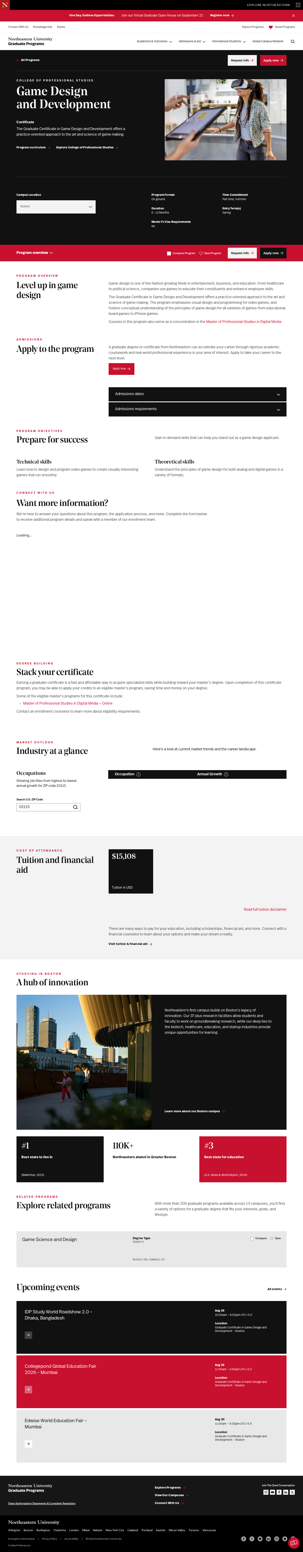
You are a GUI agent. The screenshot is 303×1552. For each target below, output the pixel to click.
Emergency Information (21, 1538)
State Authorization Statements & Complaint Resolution (41, 1503)
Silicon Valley (177, 1530)
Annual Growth (209, 774)
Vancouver (209, 1530)
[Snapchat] (284, 1538)
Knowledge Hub (42, 27)
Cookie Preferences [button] (19, 1545)
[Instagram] (276, 1538)
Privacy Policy (49, 1538)
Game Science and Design (49, 1240)
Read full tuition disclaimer (265, 910)
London (74, 1530)
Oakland (132, 1530)
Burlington (43, 1530)
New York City (115, 1530)
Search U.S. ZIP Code (29, 799)
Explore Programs (253, 27)
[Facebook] (243, 1538)
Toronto (193, 1530)
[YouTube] (260, 1538)
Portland (147, 1530)
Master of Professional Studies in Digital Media (243, 322)
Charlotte (59, 1530)
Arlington (14, 1530)
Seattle (160, 1530)
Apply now (119, 368)
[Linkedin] (268, 1538)
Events (61, 27)
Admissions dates (129, 394)
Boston (28, 1530)
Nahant (97, 1530)
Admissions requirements (136, 409)
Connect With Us (18, 27)
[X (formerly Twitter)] (251, 1538)
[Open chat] (294, 1543)
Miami (86, 1530)
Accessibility (71, 1538)
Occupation (124, 774)
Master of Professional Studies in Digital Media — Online (68, 704)
